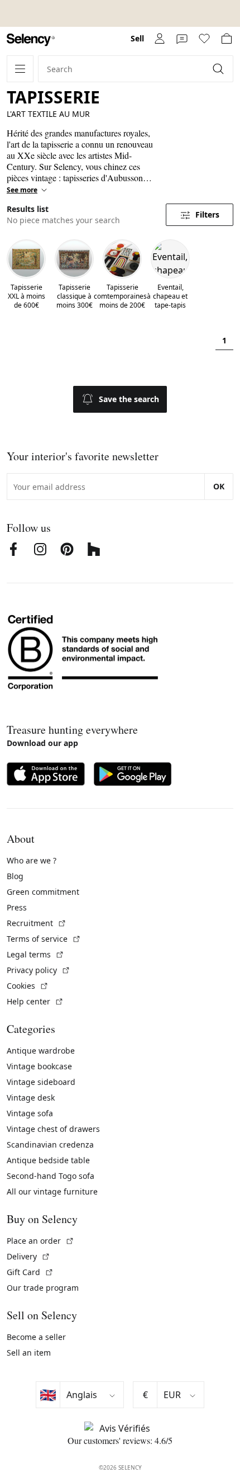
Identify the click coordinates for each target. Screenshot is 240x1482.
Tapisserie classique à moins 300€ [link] (74, 296)
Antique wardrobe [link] (41, 1050)
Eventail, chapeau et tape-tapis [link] (170, 296)
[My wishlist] (204, 38)
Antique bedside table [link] (48, 1160)
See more (22, 190)
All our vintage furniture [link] (52, 1191)
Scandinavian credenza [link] (50, 1144)
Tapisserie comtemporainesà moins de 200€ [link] (122, 296)
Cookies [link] (28, 985)
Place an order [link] (40, 1240)
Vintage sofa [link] (30, 1113)
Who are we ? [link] (31, 860)
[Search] (219, 68)
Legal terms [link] (35, 954)
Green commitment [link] (43, 891)
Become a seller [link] (36, 1337)
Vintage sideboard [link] (41, 1082)
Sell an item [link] (29, 1352)
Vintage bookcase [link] (39, 1066)
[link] (31, 40)
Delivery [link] (28, 1256)
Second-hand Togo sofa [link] (50, 1176)
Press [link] (17, 907)
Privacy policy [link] (38, 970)
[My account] (159, 38)
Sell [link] (137, 38)
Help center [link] (35, 1001)
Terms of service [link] (44, 938)
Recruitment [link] (36, 923)
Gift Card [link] (30, 1272)
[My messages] (182, 38)
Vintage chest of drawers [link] (53, 1129)
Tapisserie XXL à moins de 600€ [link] (26, 296)
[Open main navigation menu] (20, 68)
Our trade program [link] (43, 1287)
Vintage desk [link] (31, 1097)
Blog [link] (15, 876)
